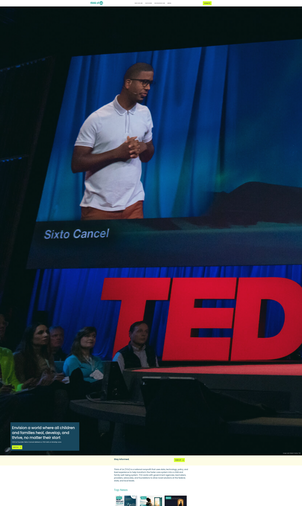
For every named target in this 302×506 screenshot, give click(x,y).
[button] (138, 3)
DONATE (207, 3)
